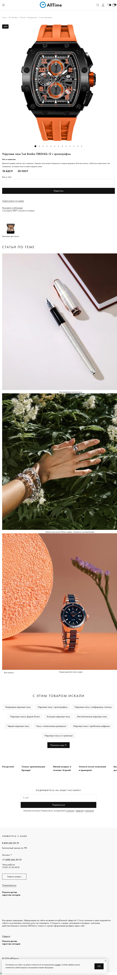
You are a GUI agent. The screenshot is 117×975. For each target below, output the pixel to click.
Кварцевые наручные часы (18, 707)
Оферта (6, 936)
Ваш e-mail (6, 177)
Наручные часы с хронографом (52, 707)
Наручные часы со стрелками (59, 735)
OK (99, 966)
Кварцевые (32, 17)
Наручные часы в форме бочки (25, 716)
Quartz (23, 17)
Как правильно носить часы (70, 392)
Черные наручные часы (18, 726)
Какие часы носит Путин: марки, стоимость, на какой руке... (71, 532)
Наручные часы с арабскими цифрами (91, 726)
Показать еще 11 (58, 745)
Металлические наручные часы (92, 716)
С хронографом (45, 17)
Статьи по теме (18, 247)
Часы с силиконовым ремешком (51, 726)
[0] (108, 5)
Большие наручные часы (58, 716)
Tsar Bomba (13, 17)
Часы (4, 17)
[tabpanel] (58, 82)
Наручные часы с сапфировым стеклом (93, 707)
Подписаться (58, 804)
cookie (57, 964)
